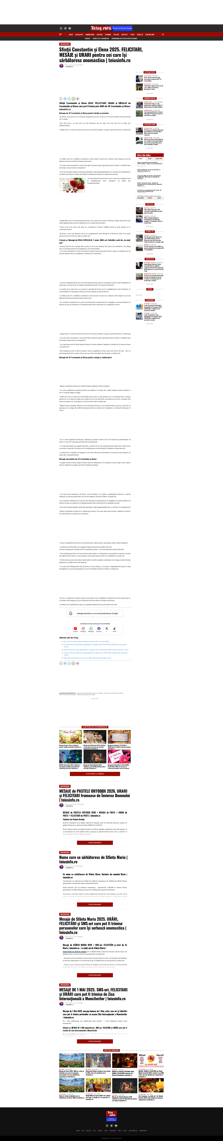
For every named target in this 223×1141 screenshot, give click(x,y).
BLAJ (94, 1131)
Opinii (159, 198)
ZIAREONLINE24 (143, 1131)
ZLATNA (125, 1131)
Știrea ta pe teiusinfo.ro (101, 38)
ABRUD (78, 1131)
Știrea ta (140, 34)
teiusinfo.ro (69, 66)
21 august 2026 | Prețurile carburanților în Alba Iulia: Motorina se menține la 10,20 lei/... (149, 177)
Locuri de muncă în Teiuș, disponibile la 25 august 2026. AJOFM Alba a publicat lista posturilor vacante (96, 650)
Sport (133, 34)
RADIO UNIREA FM (133, 1131)
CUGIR (105, 1131)
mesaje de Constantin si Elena (114, 693)
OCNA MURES (112, 1131)
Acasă (71, 34)
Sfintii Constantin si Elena (68, 694)
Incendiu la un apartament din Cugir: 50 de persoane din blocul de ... (149, 190)
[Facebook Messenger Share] (65, 98)
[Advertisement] (111, 12)
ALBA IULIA (88, 1131)
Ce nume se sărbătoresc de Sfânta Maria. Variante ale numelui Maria (94, 874)
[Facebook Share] (61, 98)
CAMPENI (100, 1131)
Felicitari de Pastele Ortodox (73, 819)
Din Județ (100, 34)
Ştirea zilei (159, 158)
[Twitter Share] (73, 98)
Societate (124, 34)
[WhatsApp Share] (69, 98)
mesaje (101, 693)
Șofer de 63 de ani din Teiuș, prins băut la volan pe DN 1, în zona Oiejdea (86, 641)
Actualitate (79, 34)
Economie (108, 34)
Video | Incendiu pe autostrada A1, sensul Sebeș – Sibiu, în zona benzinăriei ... (149, 164)
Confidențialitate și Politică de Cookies (124, 38)
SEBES (119, 1131)
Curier (141, 158)
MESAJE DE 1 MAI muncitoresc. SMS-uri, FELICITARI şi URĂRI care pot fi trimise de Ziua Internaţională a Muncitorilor (95, 1029)
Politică (116, 34)
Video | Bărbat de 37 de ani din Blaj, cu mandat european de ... (148, 170)
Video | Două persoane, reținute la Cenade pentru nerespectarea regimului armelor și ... (149, 184)
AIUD (83, 1131)
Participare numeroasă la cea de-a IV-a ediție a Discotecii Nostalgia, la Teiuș (87, 658)
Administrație (90, 34)
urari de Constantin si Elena (86, 694)
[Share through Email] (77, 98)
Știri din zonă (149, 34)
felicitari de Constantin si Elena (87, 693)
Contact (87, 38)
